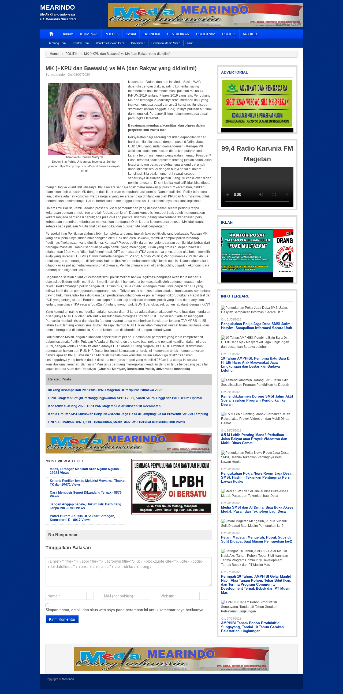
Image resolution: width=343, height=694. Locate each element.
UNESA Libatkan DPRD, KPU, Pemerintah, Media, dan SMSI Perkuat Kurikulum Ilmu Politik (116, 422)
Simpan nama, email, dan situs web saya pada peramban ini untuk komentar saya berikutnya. (125, 610)
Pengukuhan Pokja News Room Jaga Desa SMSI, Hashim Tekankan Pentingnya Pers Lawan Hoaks (256, 477)
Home (54, 54)
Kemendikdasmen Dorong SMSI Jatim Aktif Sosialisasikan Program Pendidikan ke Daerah (257, 400)
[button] (225, 105)
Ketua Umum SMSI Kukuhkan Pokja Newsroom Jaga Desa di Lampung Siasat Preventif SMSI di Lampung (128, 414)
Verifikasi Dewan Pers (110, 43)
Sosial (131, 34)
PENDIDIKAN (178, 34)
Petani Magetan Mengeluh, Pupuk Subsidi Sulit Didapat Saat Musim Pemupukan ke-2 (256, 539)
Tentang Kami (57, 43)
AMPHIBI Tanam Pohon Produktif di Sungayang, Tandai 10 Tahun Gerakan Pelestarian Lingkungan (252, 627)
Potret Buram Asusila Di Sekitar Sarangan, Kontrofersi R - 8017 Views (82, 518)
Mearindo (57, 7)
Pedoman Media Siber (165, 43)
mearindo (58, 75)
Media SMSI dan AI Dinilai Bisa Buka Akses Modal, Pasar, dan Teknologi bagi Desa (257, 509)
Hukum (67, 34)
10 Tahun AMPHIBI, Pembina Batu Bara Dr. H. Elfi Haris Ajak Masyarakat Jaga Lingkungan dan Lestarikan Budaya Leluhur (256, 364)
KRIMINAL (89, 34)
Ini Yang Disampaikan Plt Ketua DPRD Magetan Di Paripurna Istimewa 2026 (105, 390)
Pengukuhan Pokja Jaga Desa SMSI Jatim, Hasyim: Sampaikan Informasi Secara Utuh (256, 326)
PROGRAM (205, 34)
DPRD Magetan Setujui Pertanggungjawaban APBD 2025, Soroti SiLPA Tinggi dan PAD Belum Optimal (125, 398)
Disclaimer (138, 43)
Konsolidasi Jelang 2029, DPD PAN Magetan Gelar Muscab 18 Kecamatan (104, 406)
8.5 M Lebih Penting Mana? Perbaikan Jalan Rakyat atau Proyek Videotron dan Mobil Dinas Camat (254, 439)
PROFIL (229, 34)
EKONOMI (151, 34)
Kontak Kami (81, 43)
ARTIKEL (250, 34)
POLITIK (112, 34)
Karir (190, 43)
